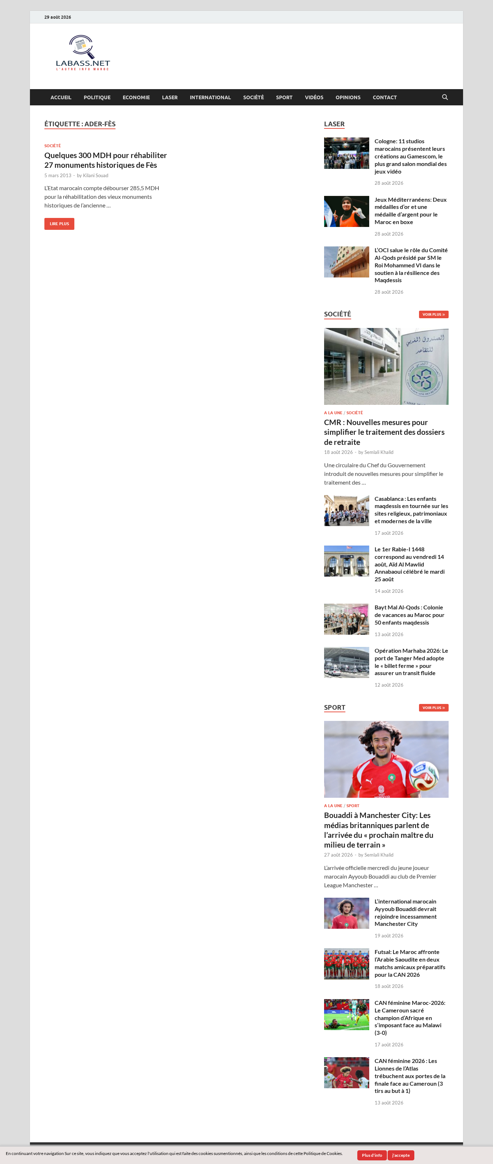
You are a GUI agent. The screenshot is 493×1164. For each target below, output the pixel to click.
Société (253, 97)
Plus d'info (372, 1155)
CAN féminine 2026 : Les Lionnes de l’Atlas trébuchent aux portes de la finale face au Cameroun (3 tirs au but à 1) (410, 1075)
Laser (170, 97)
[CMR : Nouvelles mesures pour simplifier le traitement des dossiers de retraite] (386, 332)
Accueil (61, 97)
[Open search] (445, 97)
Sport (284, 97)
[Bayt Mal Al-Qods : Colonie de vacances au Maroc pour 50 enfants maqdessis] (346, 607)
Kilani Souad (95, 175)
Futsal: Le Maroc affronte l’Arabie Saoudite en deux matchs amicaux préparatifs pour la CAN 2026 (410, 962)
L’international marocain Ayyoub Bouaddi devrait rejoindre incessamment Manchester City (406, 912)
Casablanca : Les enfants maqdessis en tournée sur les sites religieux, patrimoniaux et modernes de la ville (411, 509)
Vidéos (314, 97)
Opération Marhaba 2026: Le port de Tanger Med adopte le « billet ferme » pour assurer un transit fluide (411, 661)
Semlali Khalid (379, 452)
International (210, 97)
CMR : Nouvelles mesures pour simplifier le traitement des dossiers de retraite (384, 431)
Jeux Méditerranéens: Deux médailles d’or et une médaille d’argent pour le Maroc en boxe (411, 210)
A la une (333, 412)
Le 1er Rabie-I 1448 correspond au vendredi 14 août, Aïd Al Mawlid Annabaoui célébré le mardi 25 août (410, 564)
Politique (97, 97)
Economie (136, 97)
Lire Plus (56, 222)
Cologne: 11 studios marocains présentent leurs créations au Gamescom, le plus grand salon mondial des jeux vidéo (411, 155)
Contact (385, 97)
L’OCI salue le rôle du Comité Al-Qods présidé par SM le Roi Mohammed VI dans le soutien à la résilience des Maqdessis (411, 264)
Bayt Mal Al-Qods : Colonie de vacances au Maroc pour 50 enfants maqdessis (410, 615)
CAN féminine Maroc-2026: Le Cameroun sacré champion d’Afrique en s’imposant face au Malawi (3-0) (410, 1017)
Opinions (348, 97)
